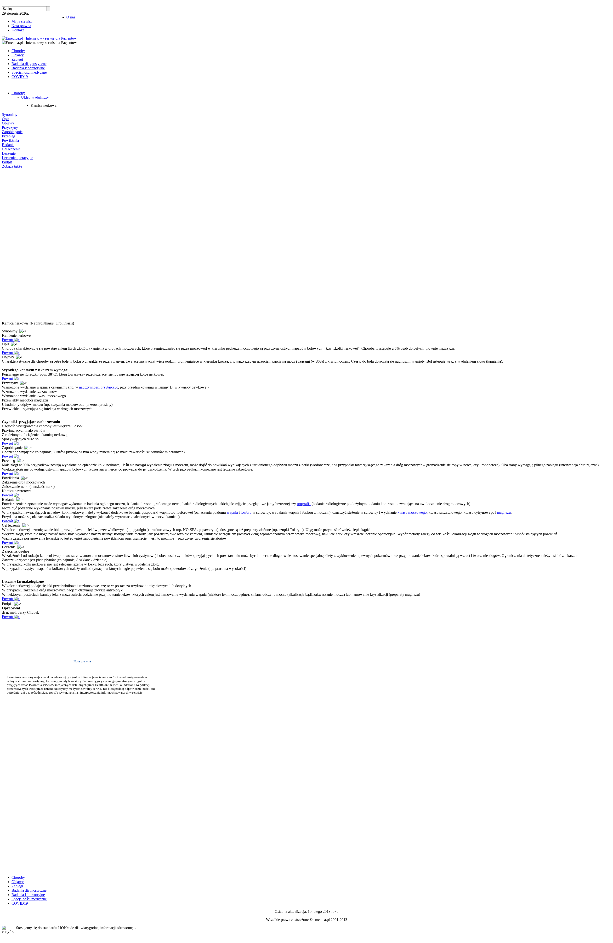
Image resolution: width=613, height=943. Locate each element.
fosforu (246, 512)
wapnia (232, 512)
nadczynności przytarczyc (98, 387)
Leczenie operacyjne (17, 158)
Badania (8, 145)
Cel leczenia (11, 149)
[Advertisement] (16, 245)
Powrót (8, 340)
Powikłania (10, 140)
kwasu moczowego (412, 512)
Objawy (8, 123)
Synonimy (9, 114)
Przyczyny (10, 127)
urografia (304, 504)
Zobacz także (12, 166)
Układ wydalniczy (35, 97)
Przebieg (8, 136)
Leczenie (9, 153)
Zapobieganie (12, 132)
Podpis (7, 162)
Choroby (18, 93)
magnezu (504, 512)
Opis (5, 119)
